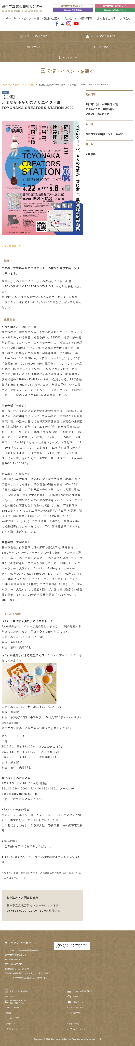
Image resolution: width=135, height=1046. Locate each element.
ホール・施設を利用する (103, 36)
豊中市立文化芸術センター (73, 6)
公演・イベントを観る (36, 36)
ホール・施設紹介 (76, 1007)
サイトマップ (74, 1024)
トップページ (6, 85)
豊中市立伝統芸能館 (73, 10)
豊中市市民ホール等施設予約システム (18, 1002)
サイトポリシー (12, 1029)
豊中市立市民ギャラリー (115, 10)
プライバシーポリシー (78, 1029)
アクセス (103, 46)
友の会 (68, 18)
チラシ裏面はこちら (13, 245)
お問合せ (125, 18)
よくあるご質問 (106, 18)
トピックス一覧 (30, 18)
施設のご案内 (52, 18)
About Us (10, 18)
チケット (36, 46)
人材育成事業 (85, 18)
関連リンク (10, 1024)
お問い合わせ (77, 1002)
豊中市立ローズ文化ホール (115, 6)
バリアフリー (70, 57)
